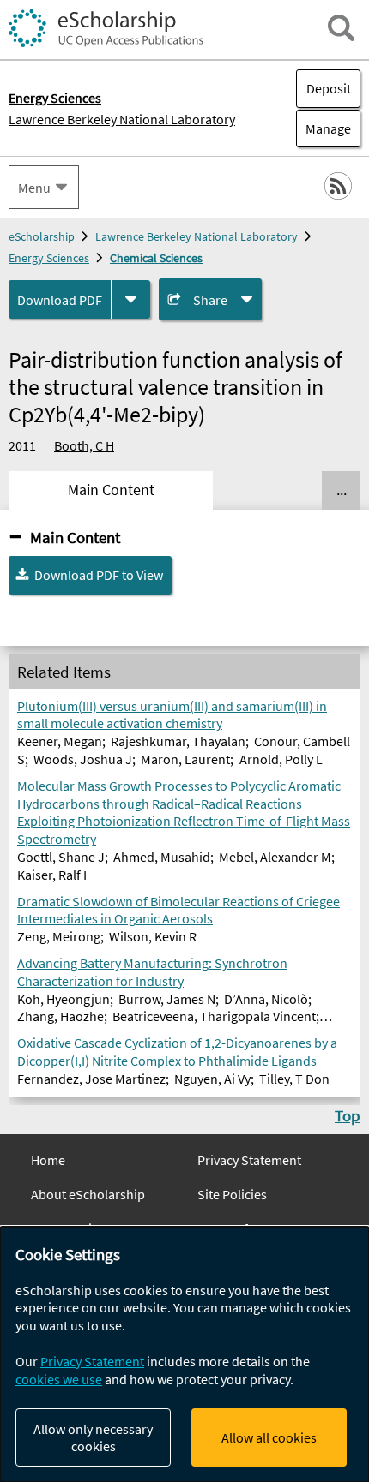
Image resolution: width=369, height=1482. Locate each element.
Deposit (328, 88)
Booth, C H (84, 445)
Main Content (75, 537)
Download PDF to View (98, 574)
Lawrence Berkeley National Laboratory (122, 119)
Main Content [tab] (111, 490)
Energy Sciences (49, 258)
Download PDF (59, 299)
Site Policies (232, 1194)
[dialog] (184, 1354)
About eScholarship (88, 1194)
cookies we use (58, 1379)
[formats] (131, 299)
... (341, 490)
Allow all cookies (269, 1437)
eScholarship (42, 236)
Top (347, 1115)
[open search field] (341, 28)
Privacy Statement (249, 1159)
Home (48, 1159)
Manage (323, 128)
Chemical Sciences (156, 258)
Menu (34, 187)
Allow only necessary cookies (93, 1437)
